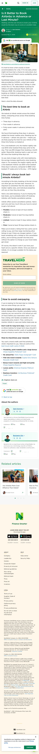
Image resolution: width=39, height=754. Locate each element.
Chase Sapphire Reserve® (12, 365)
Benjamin (18, 435)
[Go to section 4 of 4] (23, 498)
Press (6, 579)
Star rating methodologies (9, 572)
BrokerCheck (20, 688)
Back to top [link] (8, 397)
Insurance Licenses (17, 651)
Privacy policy (8, 601)
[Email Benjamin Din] (17, 438)
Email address (7, 274)
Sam (18, 409)
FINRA (24, 680)
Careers (6, 561)
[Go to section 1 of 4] (15, 498)
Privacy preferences (10, 608)
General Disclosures (26, 686)
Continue (30, 747)
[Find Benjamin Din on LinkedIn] (20, 438)
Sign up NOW (19, 283)
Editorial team (8, 576)
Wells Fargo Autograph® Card (25, 355)
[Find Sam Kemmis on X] (14, 411)
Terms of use (8, 593)
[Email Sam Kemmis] (17, 411)
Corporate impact (10, 563)
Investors (7, 584)
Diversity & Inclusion (11, 566)
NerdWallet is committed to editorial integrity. (16, 64)
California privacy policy (10, 604)
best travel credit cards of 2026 (12, 346)
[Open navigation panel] (2, 3)
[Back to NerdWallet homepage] (2, 9)
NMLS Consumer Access (10, 639)
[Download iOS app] (12, 536)
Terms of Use (20, 289)
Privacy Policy (18, 290)
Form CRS (25, 683)
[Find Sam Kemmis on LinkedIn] (20, 411)
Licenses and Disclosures (25, 639)
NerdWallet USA (21, 729)
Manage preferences (14, 747)
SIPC (28, 680)
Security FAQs (25, 558)
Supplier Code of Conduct (9, 597)
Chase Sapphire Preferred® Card (14, 352)
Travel (8, 8)
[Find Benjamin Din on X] (14, 438)
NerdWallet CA (21, 733)
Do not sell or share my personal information (10, 612)
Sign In (25, 3)
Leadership (7, 558)
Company (7, 555)
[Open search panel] (18, 3)
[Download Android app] (26, 536)
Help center (24, 555)
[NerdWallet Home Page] (6, 3)
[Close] (36, 737)
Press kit (7, 581)
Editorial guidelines (10, 569)
